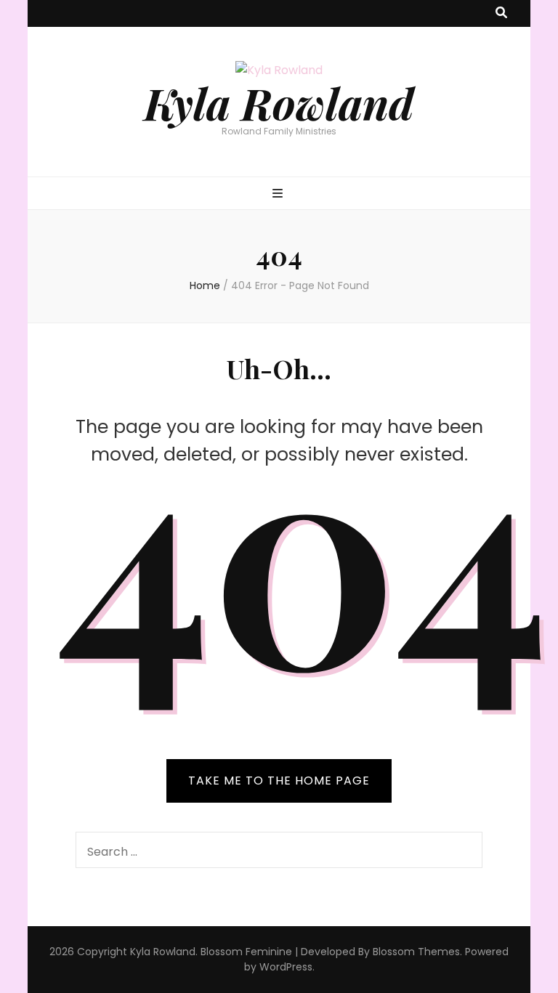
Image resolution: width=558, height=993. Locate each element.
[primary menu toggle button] (279, 194)
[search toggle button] (501, 13)
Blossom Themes (416, 951)
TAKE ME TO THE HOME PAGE (279, 780)
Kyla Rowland (279, 102)
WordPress (285, 967)
